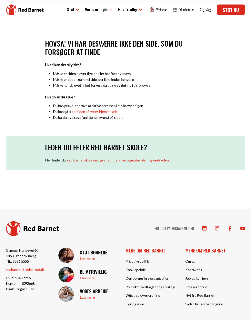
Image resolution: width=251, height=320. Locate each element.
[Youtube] (242, 228)
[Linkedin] (204, 228)
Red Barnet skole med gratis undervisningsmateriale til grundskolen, (118, 160)
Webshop (161, 9)
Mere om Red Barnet (146, 250)
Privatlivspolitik (137, 261)
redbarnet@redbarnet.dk (25, 269)
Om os (190, 261)
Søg (208, 9)
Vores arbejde (96, 9)
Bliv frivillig (127, 9)
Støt (70, 9)
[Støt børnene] (66, 255)
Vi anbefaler (186, 9)
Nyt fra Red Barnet (200, 295)
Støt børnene (93, 252)
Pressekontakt (196, 287)
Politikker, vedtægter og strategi (150, 287)
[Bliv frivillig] (66, 274)
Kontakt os (193, 270)
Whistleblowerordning (143, 295)
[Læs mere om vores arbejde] (66, 294)
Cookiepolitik (136, 270)
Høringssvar (135, 304)
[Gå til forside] (25, 10)
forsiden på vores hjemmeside (95, 111)
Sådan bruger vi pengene (204, 304)
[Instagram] (217, 228)
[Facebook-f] (229, 228)
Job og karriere (196, 278)
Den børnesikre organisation (147, 278)
